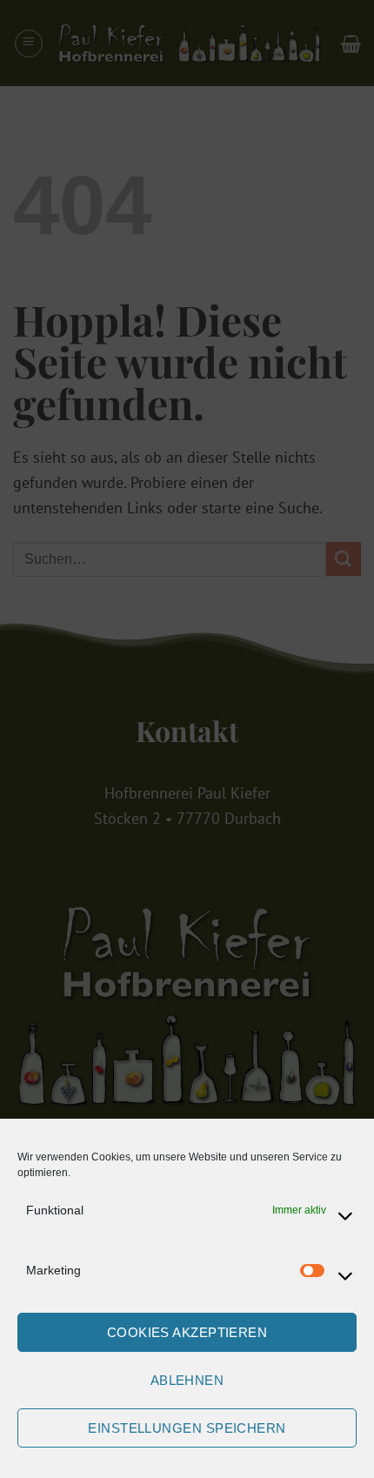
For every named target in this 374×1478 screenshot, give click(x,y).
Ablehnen (187, 1380)
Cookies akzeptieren (187, 1332)
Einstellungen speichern (186, 1428)
